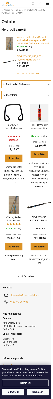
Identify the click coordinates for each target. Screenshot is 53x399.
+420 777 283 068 (19, 301)
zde (40, 375)
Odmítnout (13, 392)
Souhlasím (37, 392)
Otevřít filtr (11, 95)
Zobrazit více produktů (25, 73)
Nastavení (25, 382)
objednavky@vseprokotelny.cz (25, 295)
